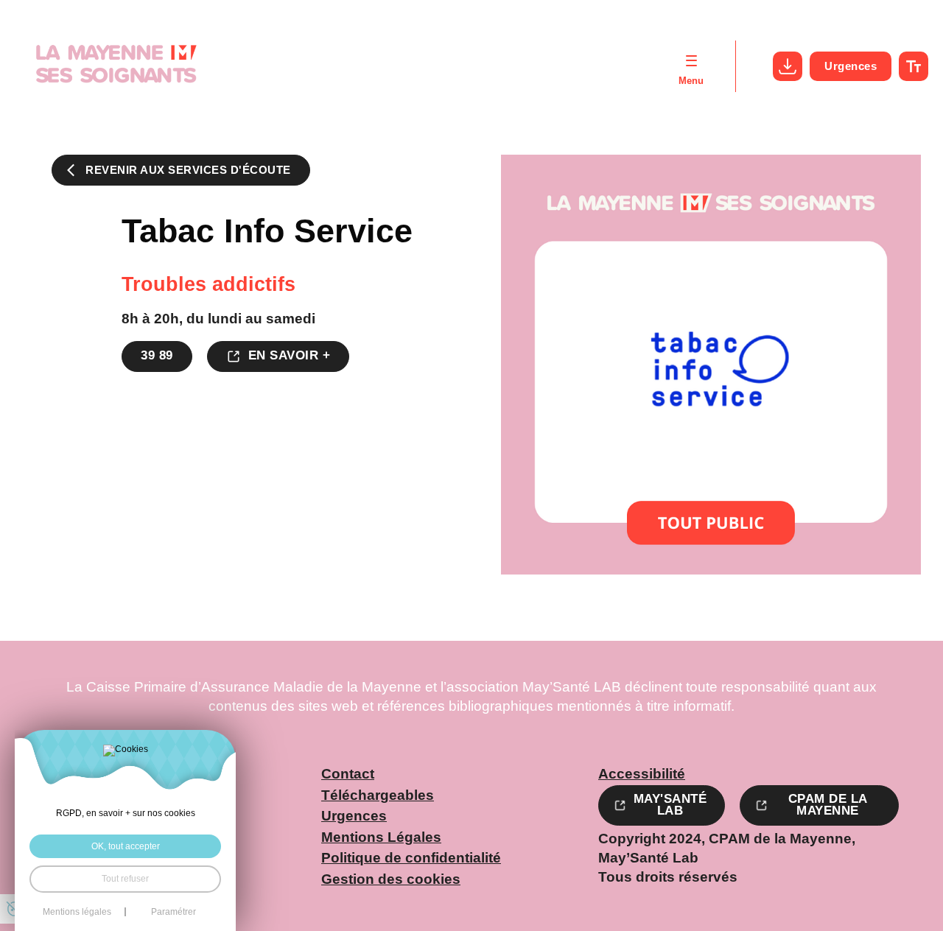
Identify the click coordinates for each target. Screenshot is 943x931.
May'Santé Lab (670, 805)
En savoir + (289, 355)
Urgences (850, 66)
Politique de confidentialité (411, 858)
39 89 (157, 355)
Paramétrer (173, 911)
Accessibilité (641, 774)
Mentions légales (77, 911)
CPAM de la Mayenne (828, 805)
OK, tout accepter (125, 846)
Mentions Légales (381, 838)
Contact (347, 774)
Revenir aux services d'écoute (188, 170)
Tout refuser (125, 879)
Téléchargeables (377, 796)
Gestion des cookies (390, 880)
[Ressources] (787, 66)
